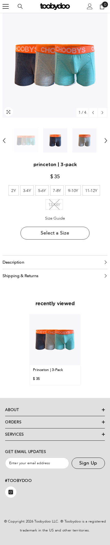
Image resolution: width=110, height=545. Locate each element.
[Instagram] (10, 492)
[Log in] (90, 6)
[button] (93, 112)
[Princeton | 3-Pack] (55, 339)
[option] (55, 65)
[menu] (6, 6)
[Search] (20, 6)
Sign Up (88, 463)
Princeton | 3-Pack (48, 369)
